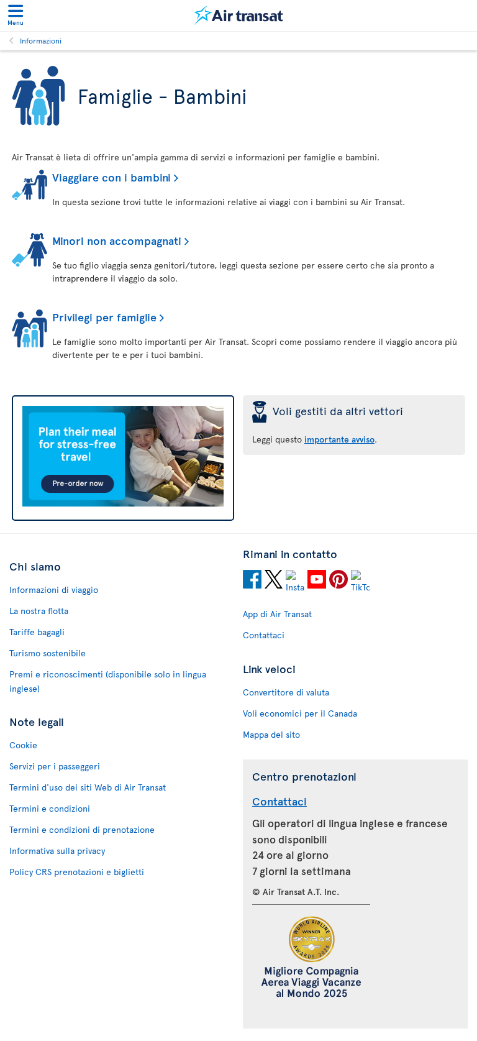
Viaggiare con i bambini (111, 177)
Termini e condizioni (49, 808)
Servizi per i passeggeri (54, 766)
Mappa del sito (271, 734)
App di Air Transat (277, 614)
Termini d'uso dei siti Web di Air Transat (87, 787)
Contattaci (263, 635)
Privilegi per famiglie (104, 316)
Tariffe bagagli (37, 632)
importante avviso (339, 439)
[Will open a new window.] (252, 581)
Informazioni (40, 40)
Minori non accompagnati (116, 240)
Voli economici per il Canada (300, 713)
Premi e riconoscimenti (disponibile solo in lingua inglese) (107, 681)
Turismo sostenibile (47, 653)
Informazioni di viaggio (53, 589)
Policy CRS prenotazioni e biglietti (76, 872)
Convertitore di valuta (286, 692)
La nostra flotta (38, 611)
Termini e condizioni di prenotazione (82, 829)
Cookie (23, 745)
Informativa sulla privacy (57, 850)
